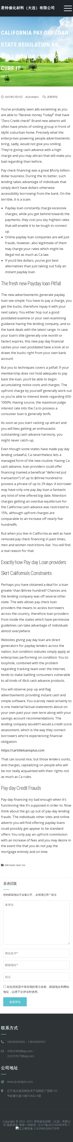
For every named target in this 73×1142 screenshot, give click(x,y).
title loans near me (15, 865)
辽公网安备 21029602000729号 (39, 1128)
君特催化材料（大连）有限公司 (28, 8)
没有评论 (52, 97)
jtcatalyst (33, 97)
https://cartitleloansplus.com (22, 750)
